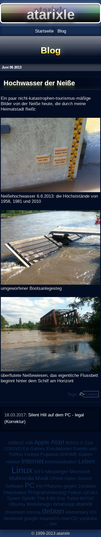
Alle (53, 523)
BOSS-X (74, 442)
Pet (39, 486)
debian (53, 511)
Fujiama (49, 454)
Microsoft (80, 471)
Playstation (15, 492)
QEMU (90, 492)
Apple (41, 442)
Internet (32, 461)
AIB (29, 442)
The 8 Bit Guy (51, 498)
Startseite (44, 31)
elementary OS (81, 512)
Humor (13, 461)
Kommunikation (61, 461)
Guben (85, 454)
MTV (39, 471)
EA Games (34, 448)
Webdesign (39, 504)
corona (33, 512)
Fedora (31, 454)
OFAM (56, 478)
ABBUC (16, 442)
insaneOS (49, 518)
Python (75, 492)
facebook (13, 518)
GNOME (68, 454)
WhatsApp (64, 504)
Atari (57, 442)
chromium (15, 512)
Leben (91, 394)
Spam (13, 498)
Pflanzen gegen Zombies (70, 486)
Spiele (28, 498)
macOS (69, 518)
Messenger (56, 471)
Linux (22, 470)
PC (30, 485)
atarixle (84, 504)
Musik (42, 478)
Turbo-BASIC (80, 498)
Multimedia (21, 478)
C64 (88, 442)
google (31, 518)
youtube (88, 518)
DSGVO (13, 448)
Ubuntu (17, 504)
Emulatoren (59, 448)
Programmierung (47, 492)
